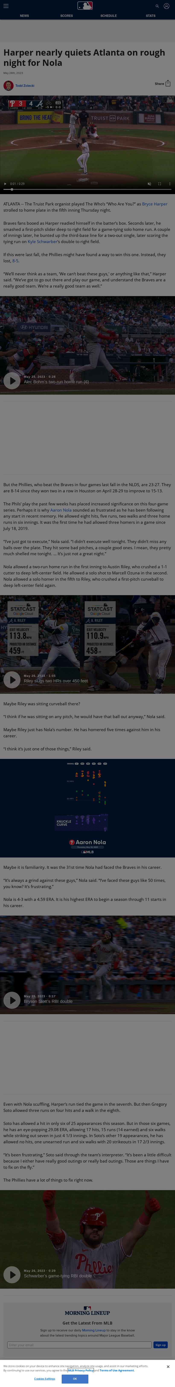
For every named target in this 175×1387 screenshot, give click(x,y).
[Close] (168, 1366)
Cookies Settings (44, 1379)
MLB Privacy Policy (75, 1370)
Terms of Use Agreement (107, 1370)
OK (75, 1379)
